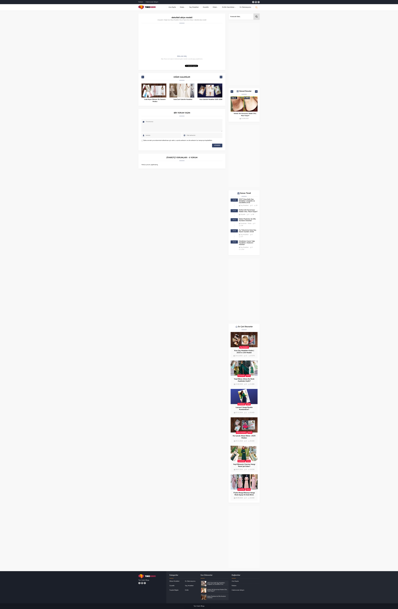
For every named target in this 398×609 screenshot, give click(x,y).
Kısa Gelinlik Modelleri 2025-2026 (183, 99)
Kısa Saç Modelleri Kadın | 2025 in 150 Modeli (244, 352)
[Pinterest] (259, 2)
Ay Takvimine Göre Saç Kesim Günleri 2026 (247, 231)
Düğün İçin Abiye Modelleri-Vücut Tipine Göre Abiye (178, 20)
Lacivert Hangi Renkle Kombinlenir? (244, 408)
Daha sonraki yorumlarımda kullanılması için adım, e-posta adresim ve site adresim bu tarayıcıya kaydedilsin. (177, 140)
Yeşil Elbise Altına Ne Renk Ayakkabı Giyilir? (244, 380)
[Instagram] (256, 2)
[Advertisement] (181, 40)
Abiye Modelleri (241, 432)
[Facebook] (253, 2)
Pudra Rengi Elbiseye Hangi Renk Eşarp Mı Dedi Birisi (244, 494)
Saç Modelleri (245, 205)
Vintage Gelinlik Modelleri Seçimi (211, 99)
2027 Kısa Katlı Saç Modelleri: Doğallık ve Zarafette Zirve (247, 201)
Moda (249, 223)
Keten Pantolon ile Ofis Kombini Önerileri (245, 114)
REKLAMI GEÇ (182, 56)
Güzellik (243, 214)
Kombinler (244, 223)
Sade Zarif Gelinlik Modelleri (155, 99)
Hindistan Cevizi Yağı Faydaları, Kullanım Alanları (247, 242)
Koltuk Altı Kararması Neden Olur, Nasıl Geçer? (248, 211)
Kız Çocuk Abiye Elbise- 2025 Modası (244, 437)
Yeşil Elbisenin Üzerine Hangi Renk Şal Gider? (244, 465)
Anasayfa (160, 20)
